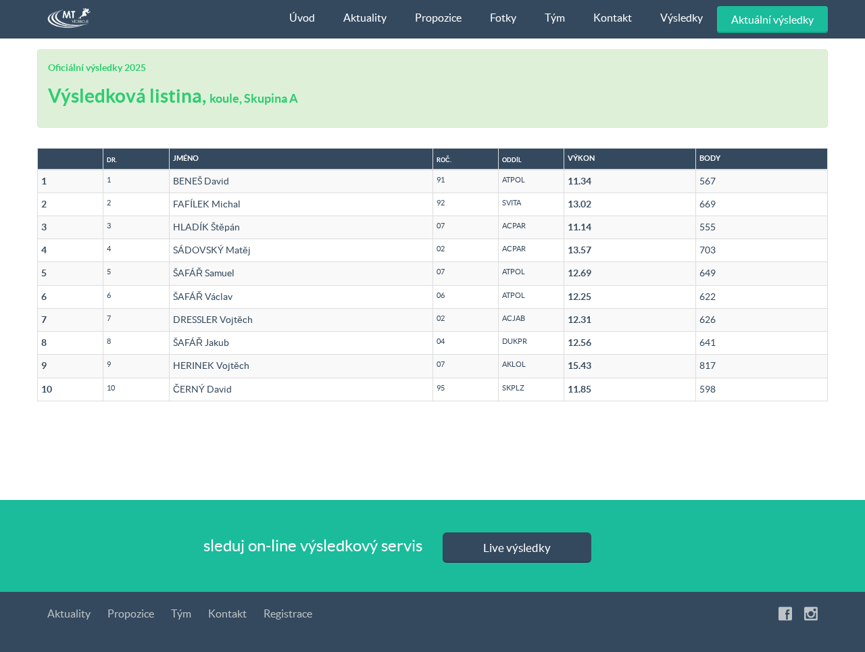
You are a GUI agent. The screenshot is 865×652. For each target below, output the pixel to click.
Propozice (438, 17)
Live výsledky (517, 547)
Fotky (503, 17)
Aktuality (365, 17)
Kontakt (612, 17)
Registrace (288, 613)
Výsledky (681, 17)
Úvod (302, 17)
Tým (555, 17)
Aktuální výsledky (772, 20)
